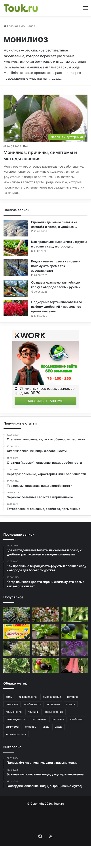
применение (14, 711)
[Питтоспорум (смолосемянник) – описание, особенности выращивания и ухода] (16, 665)
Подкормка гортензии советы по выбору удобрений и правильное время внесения (56, 306)
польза (70, 704)
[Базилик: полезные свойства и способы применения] (45, 631)
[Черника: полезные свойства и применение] (74, 631)
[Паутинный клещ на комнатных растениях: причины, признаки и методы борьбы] (74, 614)
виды (9, 696)
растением (39, 719)
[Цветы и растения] (21, 8)
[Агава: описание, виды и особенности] (16, 614)
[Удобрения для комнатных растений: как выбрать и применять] (16, 631)
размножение (54, 711)
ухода (58, 726)
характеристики (16, 734)
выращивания (52, 696)
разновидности (15, 719)
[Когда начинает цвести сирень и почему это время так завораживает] (16, 267)
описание (12, 704)
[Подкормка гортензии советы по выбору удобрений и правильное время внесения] (16, 308)
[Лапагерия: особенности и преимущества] (74, 665)
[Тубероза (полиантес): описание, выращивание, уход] (45, 648)
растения (58, 719)
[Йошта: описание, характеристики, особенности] (45, 665)
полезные (53, 704)
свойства (76, 719)
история (72, 696)
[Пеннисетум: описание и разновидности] (16, 648)
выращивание (28, 696)
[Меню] (85, 10)
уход (46, 726)
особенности (32, 704)
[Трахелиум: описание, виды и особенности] (74, 648)
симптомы (12, 726)
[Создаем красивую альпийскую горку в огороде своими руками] (16, 288)
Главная (12, 26)
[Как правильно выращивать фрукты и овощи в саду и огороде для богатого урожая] (16, 248)
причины (33, 711)
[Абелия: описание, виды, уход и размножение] (45, 614)
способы (30, 726)
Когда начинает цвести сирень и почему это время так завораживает (55, 265)
